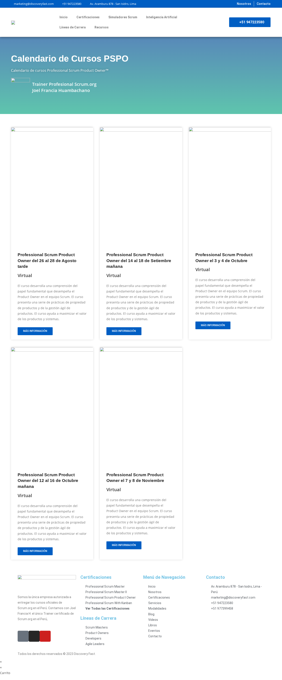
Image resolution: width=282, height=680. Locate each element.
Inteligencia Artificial (161, 17)
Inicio (63, 17)
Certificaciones (88, 17)
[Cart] (221, 22)
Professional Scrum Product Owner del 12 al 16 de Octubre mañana (48, 480)
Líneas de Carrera (72, 27)
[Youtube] (45, 636)
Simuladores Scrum (122, 17)
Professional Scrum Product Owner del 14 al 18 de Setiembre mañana (138, 260)
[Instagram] (34, 636)
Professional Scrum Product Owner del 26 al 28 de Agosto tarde (47, 260)
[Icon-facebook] (23, 636)
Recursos (102, 27)
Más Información (35, 331)
